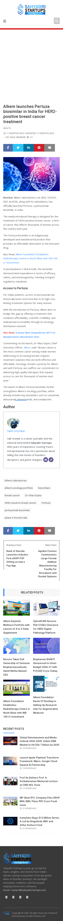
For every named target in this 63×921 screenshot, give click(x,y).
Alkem (27, 347)
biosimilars (44, 488)
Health (7, 128)
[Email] (45, 459)
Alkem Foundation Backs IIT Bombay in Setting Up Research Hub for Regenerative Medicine (45, 705)
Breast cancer (12, 495)
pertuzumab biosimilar (17, 510)
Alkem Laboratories (16, 480)
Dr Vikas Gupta (33, 495)
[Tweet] (18, 148)
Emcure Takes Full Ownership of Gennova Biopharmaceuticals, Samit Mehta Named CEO (16, 667)
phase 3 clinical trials (16, 517)
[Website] (51, 459)
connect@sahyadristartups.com (28, 890)
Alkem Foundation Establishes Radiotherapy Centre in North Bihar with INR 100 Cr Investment (30, 258)
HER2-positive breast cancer (20, 502)
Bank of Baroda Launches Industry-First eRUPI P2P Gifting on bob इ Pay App (17, 558)
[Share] (8, 148)
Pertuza (46, 502)
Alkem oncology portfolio (19, 488)
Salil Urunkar (18, 137)
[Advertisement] (31, 62)
